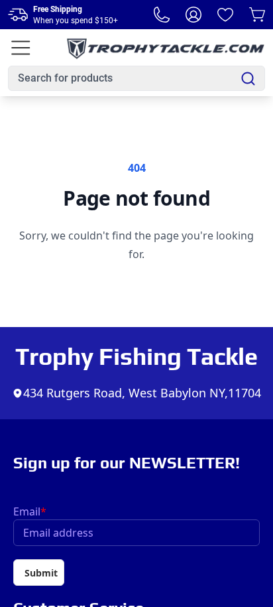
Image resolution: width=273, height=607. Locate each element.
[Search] (248, 79)
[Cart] (257, 15)
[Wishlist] (225, 15)
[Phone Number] (162, 15)
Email (29, 511)
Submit (41, 573)
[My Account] (193, 15)
